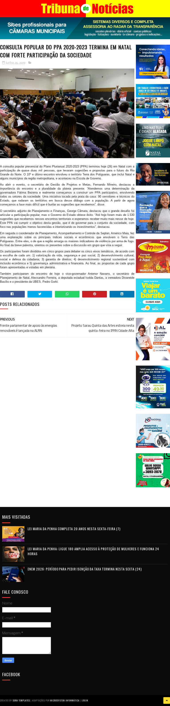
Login (85, 700)
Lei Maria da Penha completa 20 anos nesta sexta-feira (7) (74, 528)
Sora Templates (21, 700)
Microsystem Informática (64, 700)
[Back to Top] (166, 700)
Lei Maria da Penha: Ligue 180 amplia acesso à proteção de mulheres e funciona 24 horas (93, 551)
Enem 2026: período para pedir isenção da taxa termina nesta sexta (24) (85, 568)
